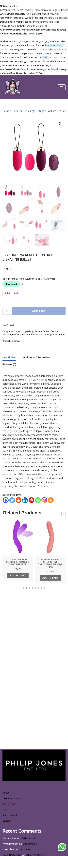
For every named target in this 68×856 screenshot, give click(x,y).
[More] (51, 500)
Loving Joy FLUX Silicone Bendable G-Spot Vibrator (17, 562)
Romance (16, 334)
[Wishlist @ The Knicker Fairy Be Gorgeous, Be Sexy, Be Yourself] (12, 87)
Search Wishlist (10, 815)
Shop (5, 809)
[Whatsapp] (38, 500)
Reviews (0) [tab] (9, 364)
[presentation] (58, 514)
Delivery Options (12, 798)
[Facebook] (6, 500)
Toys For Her (20, 110)
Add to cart (38, 310)
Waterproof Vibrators (55, 334)
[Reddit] (18, 500)
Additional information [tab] (36, 357)
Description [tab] (9, 357)
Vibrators (39, 334)
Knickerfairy (14, 341)
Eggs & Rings (37, 110)
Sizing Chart (9, 804)
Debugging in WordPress (14, 21)
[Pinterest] (31, 500)
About (5, 792)
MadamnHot (28, 838)
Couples (17, 331)
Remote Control (42, 331)
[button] (60, 124)
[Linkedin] (25, 500)
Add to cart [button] (18, 575)
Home (5, 110)
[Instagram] (44, 500)
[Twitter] (12, 500)
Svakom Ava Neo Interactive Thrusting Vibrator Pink (50, 563)
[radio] (6, 293)
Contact (6, 820)
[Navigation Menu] (62, 87)
